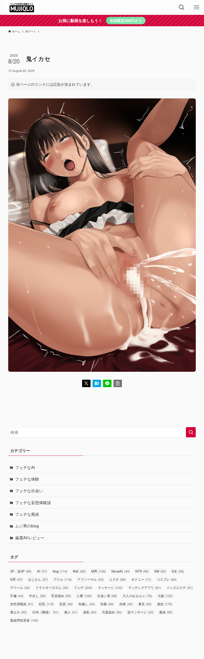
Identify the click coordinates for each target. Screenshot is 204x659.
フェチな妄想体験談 (33, 502)
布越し (86, 604)
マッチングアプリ (144, 587)
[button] (86, 383)
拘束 (126, 604)
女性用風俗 (21, 604)
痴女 (164, 604)
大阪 (165, 595)
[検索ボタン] (181, 7)
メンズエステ (179, 587)
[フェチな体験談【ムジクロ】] (22, 7)
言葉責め (112, 612)
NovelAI (120, 571)
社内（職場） (45, 612)
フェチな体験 (27, 479)
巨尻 (66, 604)
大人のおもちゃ (137, 595)
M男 (98, 571)
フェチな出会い (29, 490)
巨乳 (46, 604)
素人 (70, 612)
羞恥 (89, 612)
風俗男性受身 (24, 620)
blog (60, 571)
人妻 (84, 595)
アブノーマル (90, 579)
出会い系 (107, 595)
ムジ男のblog (27, 526)
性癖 (107, 604)
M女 (79, 571)
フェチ (83, 587)
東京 (145, 604)
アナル (62, 579)
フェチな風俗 (27, 514)
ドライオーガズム (52, 587)
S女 (178, 571)
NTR (142, 571)
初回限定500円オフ (126, 20)
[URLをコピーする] (117, 383)
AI (42, 571)
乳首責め (61, 595)
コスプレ (166, 579)
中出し (37, 595)
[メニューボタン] (196, 7)
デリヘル (20, 587)
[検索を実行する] (191, 432)
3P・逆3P (20, 571)
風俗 (165, 612)
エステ (117, 579)
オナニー (141, 579)
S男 (16, 579)
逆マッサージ (140, 612)
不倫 (16, 595)
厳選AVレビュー (29, 538)
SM (160, 571)
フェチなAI (25, 467)
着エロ (18, 612)
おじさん (38, 579)
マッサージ (110, 587)
